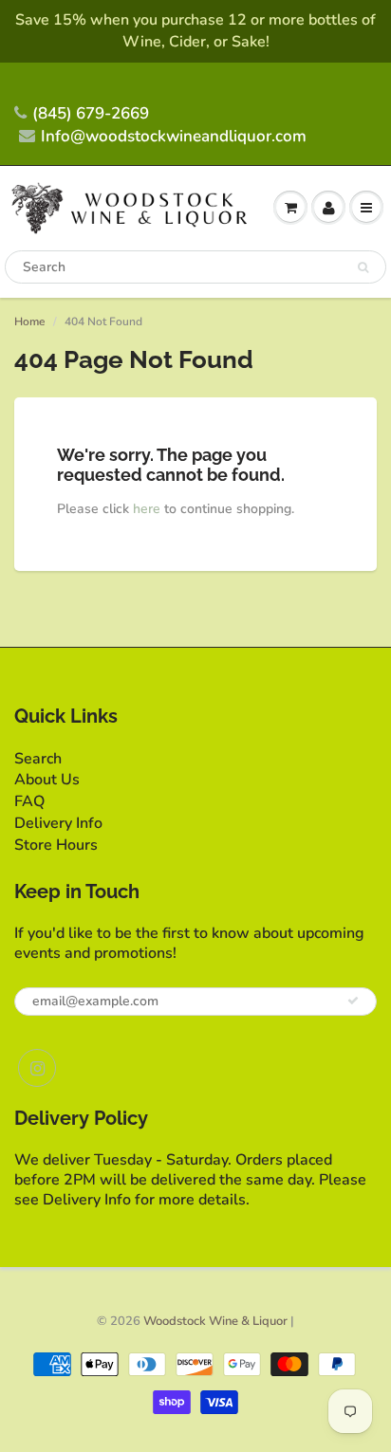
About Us (47, 779)
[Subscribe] (353, 1000)
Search (38, 758)
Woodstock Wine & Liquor (215, 1321)
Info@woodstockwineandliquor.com (174, 136)
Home (29, 321)
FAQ (29, 801)
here (146, 509)
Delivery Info (58, 823)
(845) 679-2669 (90, 113)
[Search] (363, 267)
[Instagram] (37, 1068)
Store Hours (56, 845)
